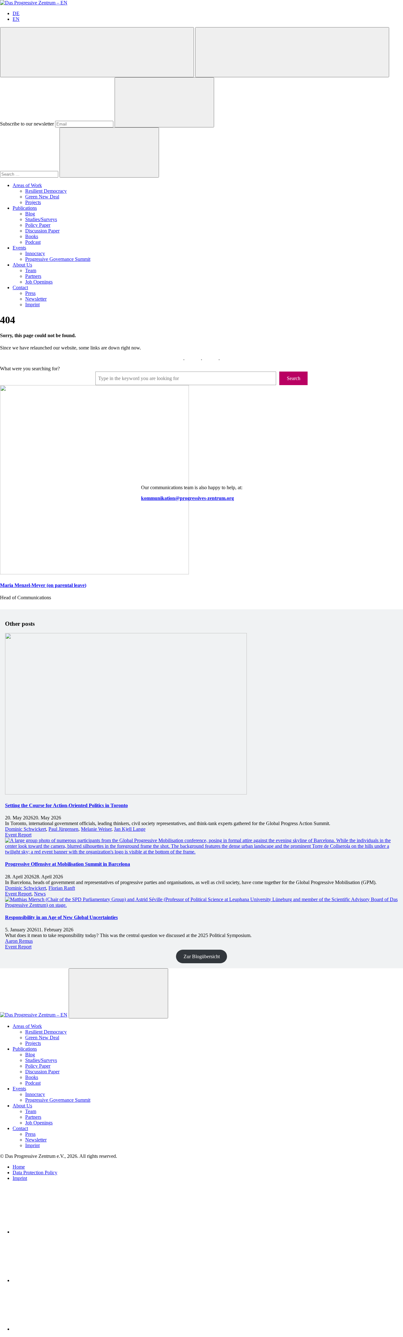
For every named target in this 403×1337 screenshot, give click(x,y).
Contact (20, 287)
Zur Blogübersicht (202, 956)
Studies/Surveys (41, 219)
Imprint (32, 304)
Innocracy (35, 253)
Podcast (33, 242)
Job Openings (39, 281)
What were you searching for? (30, 368)
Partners (33, 276)
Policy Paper (37, 225)
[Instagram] (60, 1329)
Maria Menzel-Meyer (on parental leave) (43, 585)
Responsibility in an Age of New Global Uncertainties (61, 917)
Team (30, 270)
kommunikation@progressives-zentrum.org (187, 498)
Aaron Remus (19, 941)
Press (30, 293)
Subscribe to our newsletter (27, 123)
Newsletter (36, 299)
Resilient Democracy (46, 191)
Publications (25, 208)
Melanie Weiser (96, 829)
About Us (22, 264)
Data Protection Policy (35, 1172)
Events (19, 247)
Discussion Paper (42, 230)
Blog (30, 213)
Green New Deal (42, 196)
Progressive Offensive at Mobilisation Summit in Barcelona (67, 864)
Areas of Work (27, 185)
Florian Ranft (61, 888)
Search (293, 378)
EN (16, 19)
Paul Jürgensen (63, 829)
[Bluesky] (60, 1280)
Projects (33, 202)
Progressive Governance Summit (57, 259)
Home (19, 1167)
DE (16, 13)
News (40, 893)
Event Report (18, 834)
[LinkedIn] (60, 1231)
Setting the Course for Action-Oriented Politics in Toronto (66, 805)
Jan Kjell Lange (129, 829)
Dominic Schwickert (25, 829)
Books (31, 236)
